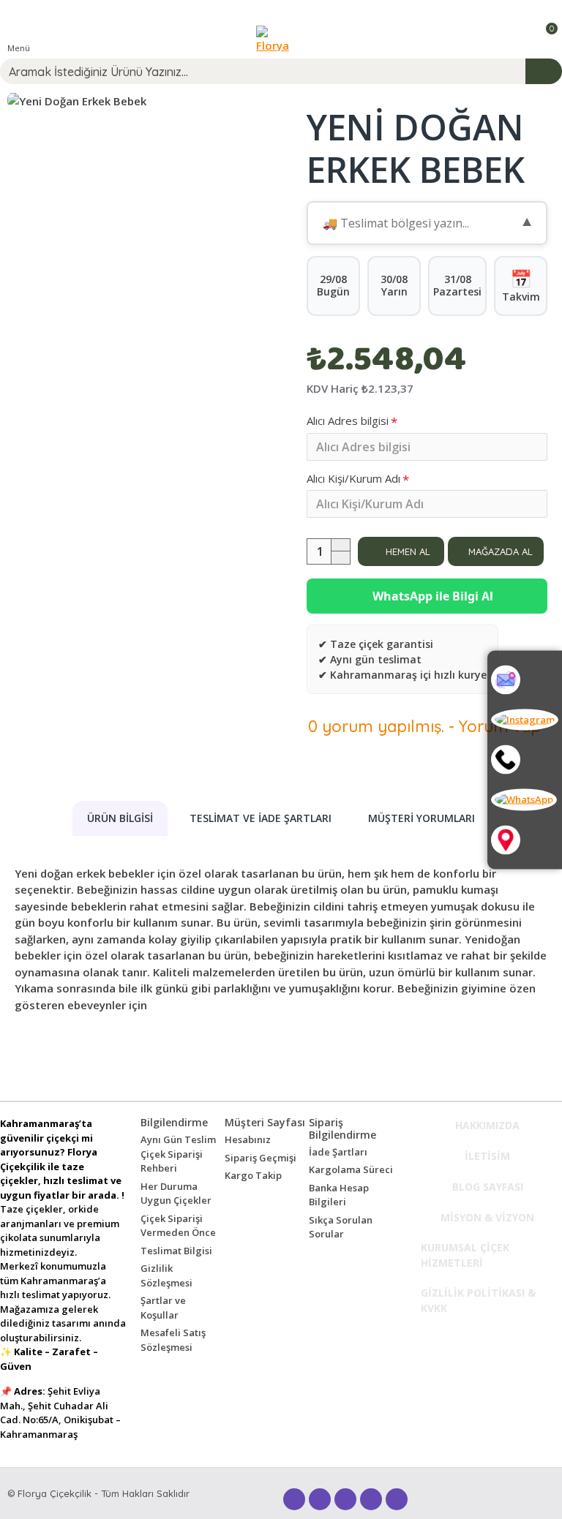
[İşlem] (543, 71)
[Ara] (524, 759)
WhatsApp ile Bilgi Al (431, 596)
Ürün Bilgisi (120, 818)
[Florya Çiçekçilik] (278, 38)
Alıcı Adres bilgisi (348, 420)
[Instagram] (524, 720)
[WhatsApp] (524, 800)
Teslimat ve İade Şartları (260, 818)
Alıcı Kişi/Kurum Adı (353, 478)
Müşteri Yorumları (421, 818)
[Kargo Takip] (524, 679)
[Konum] (524, 839)
